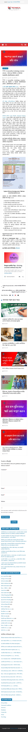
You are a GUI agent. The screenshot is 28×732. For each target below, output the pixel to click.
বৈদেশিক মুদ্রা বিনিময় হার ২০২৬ (7, 618)
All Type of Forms (5, 578)
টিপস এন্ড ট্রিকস (4, 606)
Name (3, 488)
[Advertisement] (14, 28)
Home (2, 714)
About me (3, 707)
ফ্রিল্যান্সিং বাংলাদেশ (5, 613)
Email (3, 495)
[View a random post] (25, 44)
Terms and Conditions (6, 705)
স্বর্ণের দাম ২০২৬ (4, 630)
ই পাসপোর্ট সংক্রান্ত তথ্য (5, 602)
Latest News (5, 68)
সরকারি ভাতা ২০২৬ (5, 627)
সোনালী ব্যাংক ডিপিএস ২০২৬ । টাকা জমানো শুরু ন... (12, 661)
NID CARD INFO (5, 592)
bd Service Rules (4, 581)
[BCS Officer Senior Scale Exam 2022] (14, 352)
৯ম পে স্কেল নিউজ (4, 576)
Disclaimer (3, 710)
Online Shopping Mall (6, 595)
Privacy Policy (4, 703)
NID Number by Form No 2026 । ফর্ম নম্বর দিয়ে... (11, 691)
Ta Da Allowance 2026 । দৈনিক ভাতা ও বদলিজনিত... (12, 670)
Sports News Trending (6, 599)
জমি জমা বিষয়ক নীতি (5, 604)
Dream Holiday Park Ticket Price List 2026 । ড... (11, 667)
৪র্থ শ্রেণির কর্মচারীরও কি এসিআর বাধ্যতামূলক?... (10, 643)
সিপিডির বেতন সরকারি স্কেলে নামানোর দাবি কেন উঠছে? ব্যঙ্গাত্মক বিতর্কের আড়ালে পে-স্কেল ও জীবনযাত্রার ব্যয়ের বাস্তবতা (15, 2)
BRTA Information (5, 585)
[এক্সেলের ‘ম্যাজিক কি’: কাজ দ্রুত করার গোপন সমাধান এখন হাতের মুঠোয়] (14, 303)
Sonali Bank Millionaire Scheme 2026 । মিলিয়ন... (11, 689)
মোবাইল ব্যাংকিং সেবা (5, 623)
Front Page (3, 717)
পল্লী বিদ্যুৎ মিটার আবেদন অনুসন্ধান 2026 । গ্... (10, 649)
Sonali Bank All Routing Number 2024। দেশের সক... (12, 679)
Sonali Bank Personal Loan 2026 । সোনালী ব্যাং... (11, 682)
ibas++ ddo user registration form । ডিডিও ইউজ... (12, 673)
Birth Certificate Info (5, 583)
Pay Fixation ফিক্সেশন (5, 597)
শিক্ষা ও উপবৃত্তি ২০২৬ (5, 625)
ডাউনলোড (17, 248)
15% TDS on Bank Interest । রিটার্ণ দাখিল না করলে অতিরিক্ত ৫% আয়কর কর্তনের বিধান (12, 449)
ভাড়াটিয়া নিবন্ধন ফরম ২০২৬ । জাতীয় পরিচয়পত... (11, 652)
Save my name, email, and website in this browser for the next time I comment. (14, 511)
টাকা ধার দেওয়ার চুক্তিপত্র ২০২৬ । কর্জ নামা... (10, 655)
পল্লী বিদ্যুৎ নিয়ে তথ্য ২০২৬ (6, 609)
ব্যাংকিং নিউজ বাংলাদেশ (6, 620)
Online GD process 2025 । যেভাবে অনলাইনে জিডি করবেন (14, 286)
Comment (4, 469)
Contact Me (3, 712)
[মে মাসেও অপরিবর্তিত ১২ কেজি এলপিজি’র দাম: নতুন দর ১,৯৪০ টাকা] (14, 328)
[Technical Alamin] (2, 44)
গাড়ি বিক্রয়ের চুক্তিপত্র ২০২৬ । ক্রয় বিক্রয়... (9, 685)
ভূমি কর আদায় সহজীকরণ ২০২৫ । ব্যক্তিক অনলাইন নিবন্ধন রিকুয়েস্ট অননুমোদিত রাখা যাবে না (13, 291)
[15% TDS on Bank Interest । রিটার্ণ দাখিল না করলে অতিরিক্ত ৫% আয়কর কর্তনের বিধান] (14, 430)
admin (10, 77)
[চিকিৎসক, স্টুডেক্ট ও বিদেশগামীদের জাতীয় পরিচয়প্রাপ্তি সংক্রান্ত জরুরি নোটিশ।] (14, 375)
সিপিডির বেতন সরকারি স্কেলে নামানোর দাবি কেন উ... (11, 646)
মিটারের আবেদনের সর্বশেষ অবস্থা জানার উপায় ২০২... (11, 637)
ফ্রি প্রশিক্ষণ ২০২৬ (4, 611)
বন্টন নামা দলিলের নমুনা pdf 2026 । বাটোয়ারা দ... (11, 695)
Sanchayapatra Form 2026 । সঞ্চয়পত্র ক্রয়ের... (11, 664)
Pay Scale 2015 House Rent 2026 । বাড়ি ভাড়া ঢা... (11, 676)
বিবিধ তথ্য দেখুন (4, 616)
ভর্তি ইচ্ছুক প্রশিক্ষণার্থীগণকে (8, 101)
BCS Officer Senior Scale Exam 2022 (13, 368)
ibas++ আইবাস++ (4, 588)
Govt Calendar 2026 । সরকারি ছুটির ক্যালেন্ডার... (11, 658)
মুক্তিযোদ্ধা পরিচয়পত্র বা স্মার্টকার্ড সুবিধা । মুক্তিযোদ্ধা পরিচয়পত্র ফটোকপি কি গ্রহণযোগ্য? (13, 421)
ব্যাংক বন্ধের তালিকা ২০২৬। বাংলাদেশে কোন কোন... (11, 640)
